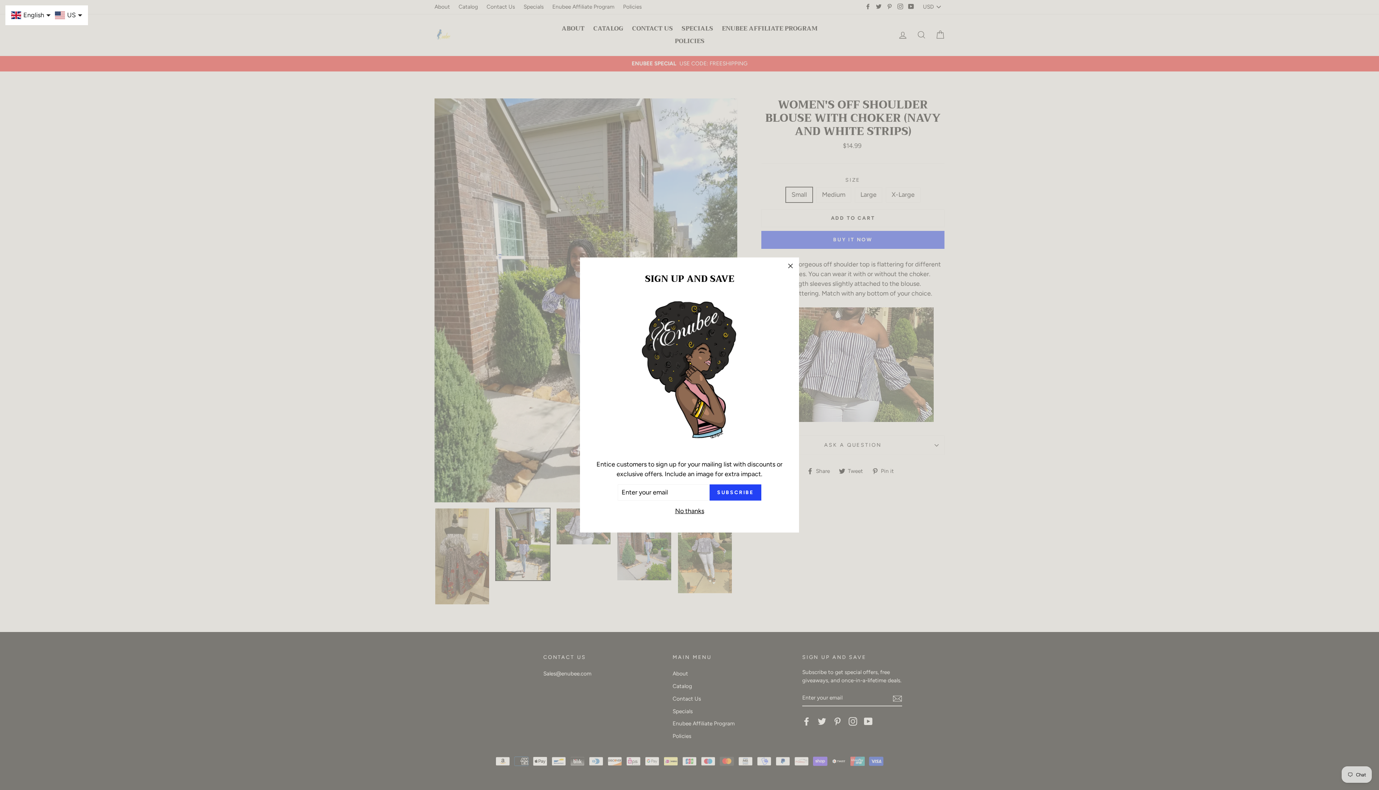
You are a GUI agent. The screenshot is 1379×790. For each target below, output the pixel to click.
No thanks (689, 511)
